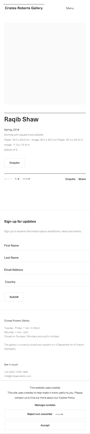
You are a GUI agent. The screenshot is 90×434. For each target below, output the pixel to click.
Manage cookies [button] (45, 405)
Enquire (14, 163)
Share (82, 179)
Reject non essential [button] (39, 414)
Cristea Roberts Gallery (24, 8)
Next (26, 179)
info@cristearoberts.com (17, 376)
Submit (14, 297)
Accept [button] (45, 425)
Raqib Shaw (21, 119)
